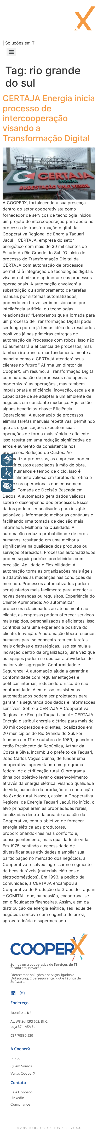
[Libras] (7, 460)
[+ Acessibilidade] (7, 486)
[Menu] (11, 52)
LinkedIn (17, 1097)
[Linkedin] (13, 993)
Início (15, 1059)
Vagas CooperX (22, 1073)
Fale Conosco (21, 1092)
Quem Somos (21, 1066)
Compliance (20, 1104)
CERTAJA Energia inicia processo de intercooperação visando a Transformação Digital (49, 118)
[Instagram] (22, 993)
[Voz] (7, 473)
